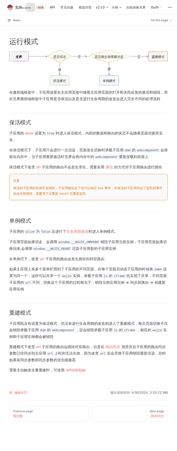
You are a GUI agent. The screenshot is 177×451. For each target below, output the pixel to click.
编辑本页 (20, 392)
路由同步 (113, 346)
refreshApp (76, 370)
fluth (155, 7)
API (52, 7)
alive (29, 133)
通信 (109, 167)
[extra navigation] (170, 7)
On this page (160, 20)
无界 (18, 7)
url (38, 167)
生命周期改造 (77, 231)
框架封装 (85, 7)
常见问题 (66, 7)
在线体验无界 (136, 7)
